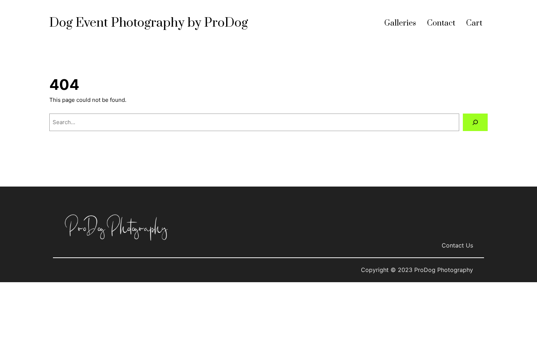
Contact (441, 23)
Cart (474, 23)
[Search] (475, 122)
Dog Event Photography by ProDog (148, 23)
